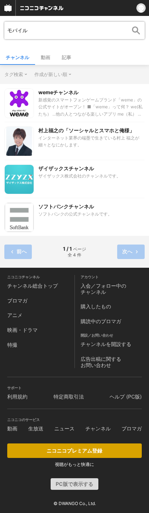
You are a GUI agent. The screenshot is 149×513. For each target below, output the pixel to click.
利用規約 (17, 396)
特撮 (12, 345)
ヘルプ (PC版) (126, 396)
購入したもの (96, 306)
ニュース (64, 428)
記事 (66, 57)
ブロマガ (17, 300)
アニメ (14, 315)
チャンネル (17, 57)
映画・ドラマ (22, 330)
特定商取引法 (69, 396)
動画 (45, 57)
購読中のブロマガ (101, 321)
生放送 (35, 428)
